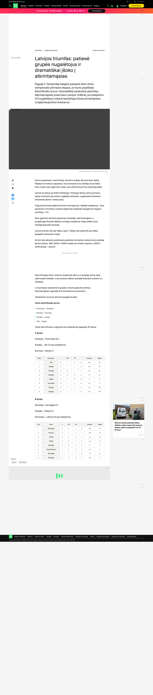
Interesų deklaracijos (67, 536)
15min (18, 58)
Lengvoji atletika (56, 6)
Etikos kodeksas (131, 536)
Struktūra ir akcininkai (81, 536)
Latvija (14, 462)
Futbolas (46, 6)
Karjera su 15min (39, 536)
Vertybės (48, 536)
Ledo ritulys (22, 462)
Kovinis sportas (87, 6)
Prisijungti (123, 6)
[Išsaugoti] (139, 435)
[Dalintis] (142, 435)
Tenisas (65, 6)
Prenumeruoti (136, 6)
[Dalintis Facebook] (13, 195)
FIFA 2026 (38, 6)
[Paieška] (108, 6)
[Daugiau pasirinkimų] (13, 202)
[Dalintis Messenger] (13, 199)
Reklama (30, 536)
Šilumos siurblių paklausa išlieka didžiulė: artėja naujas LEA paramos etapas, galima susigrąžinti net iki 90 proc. (128, 426)
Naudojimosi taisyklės (103, 536)
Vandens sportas (74, 6)
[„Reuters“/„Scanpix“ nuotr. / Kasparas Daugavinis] (59, 139)
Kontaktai (56, 536)
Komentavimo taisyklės (118, 536)
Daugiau (96, 6)
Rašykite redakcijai (19, 536)
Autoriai (92, 536)
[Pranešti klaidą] (13, 188)
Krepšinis (31, 6)
